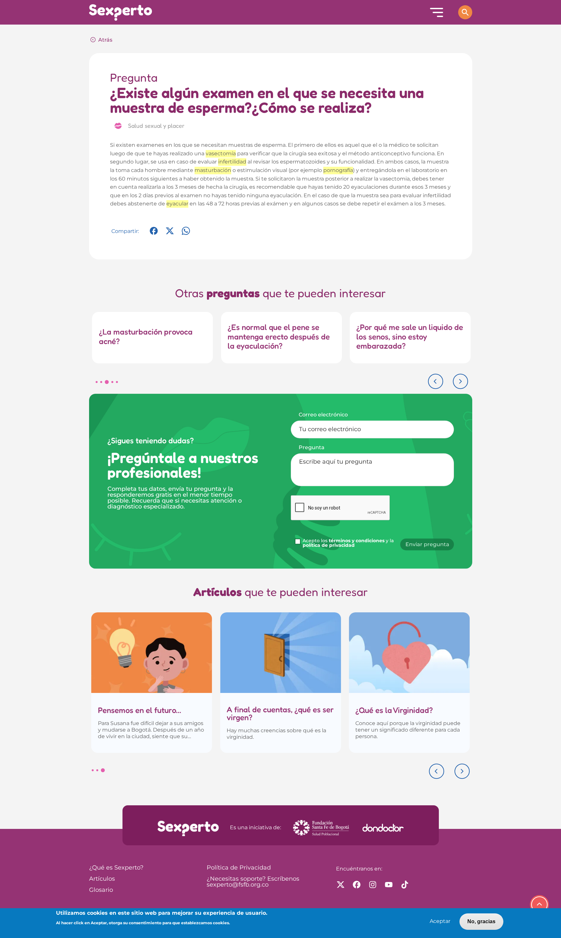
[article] (151, 682)
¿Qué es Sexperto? (116, 868)
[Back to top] (539, 904)
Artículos (102, 879)
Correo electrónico (323, 414)
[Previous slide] (435, 381)
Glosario (101, 890)
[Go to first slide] (462, 771)
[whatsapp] (186, 234)
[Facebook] (154, 234)
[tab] (97, 382)
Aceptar (440, 921)
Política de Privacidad (239, 868)
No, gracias (481, 921)
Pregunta (312, 447)
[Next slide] (460, 381)
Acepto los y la (348, 543)
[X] (170, 234)
